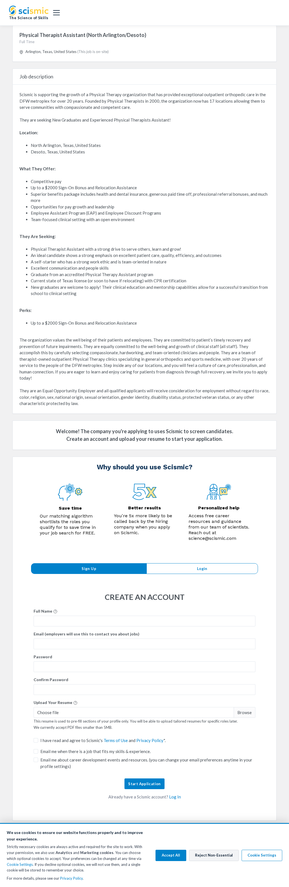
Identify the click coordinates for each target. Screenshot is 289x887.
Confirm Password (51, 679)
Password (43, 656)
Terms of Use (116, 740)
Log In (175, 796)
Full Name (43, 611)
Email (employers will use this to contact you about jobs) (86, 633)
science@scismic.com (212, 538)
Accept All (171, 855)
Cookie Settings (20, 864)
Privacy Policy (149, 740)
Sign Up (89, 568)
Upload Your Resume (53, 702)
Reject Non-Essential (214, 855)
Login (202, 568)
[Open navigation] (56, 12)
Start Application (144, 784)
